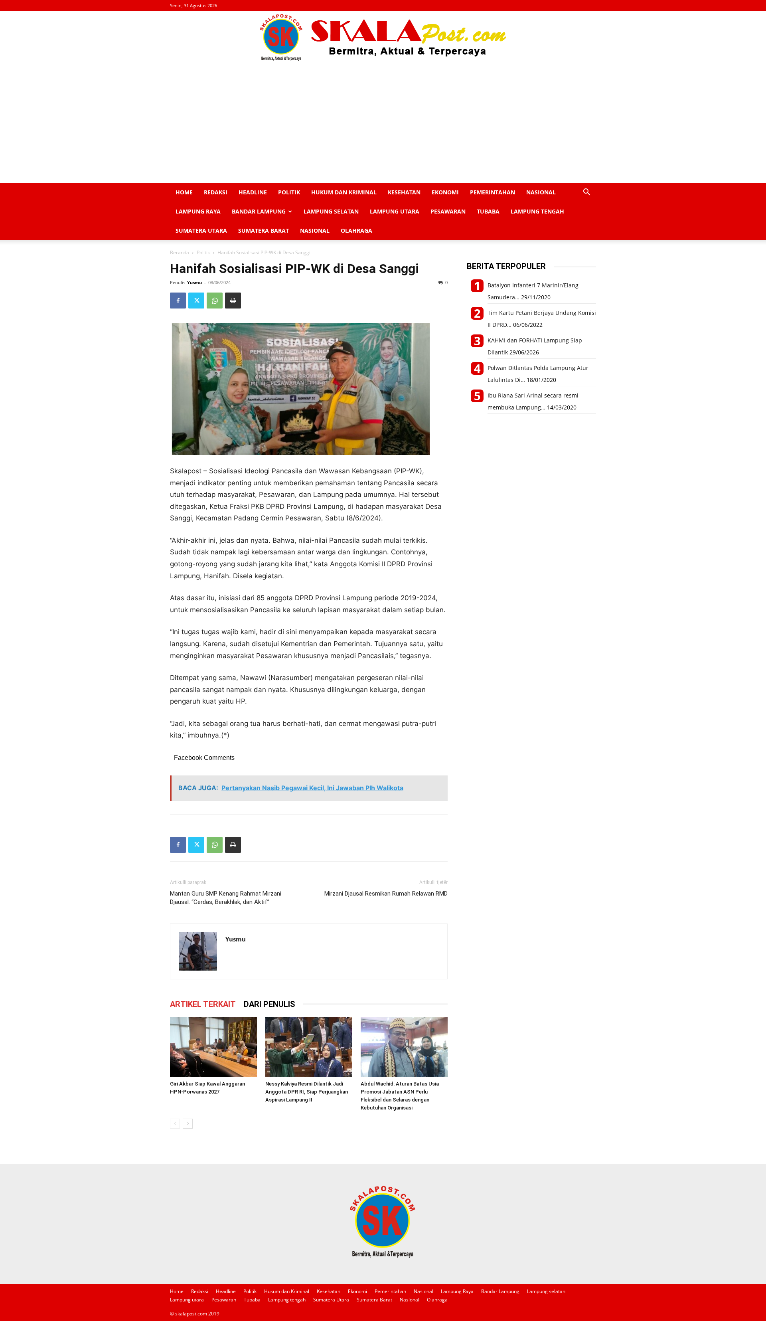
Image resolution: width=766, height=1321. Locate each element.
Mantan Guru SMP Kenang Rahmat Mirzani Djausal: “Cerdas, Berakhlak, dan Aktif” (225, 898)
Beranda (179, 252)
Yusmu (194, 282)
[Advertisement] (383, 123)
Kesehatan (404, 192)
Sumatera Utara (201, 230)
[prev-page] (175, 1124)
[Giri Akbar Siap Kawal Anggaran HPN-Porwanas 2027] (213, 1047)
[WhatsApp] (215, 300)
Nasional (541, 192)
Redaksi (215, 192)
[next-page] (188, 1124)
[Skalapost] (383, 37)
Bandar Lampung (259, 211)
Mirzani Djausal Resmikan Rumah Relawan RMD (386, 893)
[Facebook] (178, 300)
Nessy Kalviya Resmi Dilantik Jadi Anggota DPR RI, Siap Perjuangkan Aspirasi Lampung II (306, 1092)
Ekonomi (445, 192)
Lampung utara (394, 211)
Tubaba (488, 211)
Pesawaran (448, 211)
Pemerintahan (492, 192)
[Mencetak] (233, 300)
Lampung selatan (331, 211)
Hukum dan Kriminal (344, 192)
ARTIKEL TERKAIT (203, 1004)
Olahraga (356, 230)
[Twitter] (196, 300)
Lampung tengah (537, 211)
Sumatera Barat (263, 230)
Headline (253, 192)
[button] (586, 193)
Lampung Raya (198, 211)
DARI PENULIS (269, 1004)
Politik (289, 192)
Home (184, 192)
